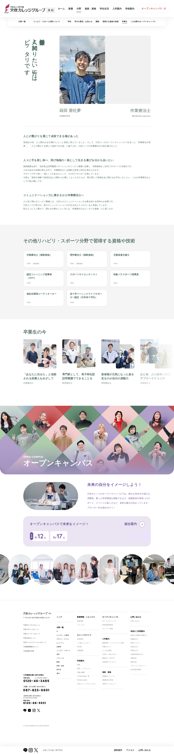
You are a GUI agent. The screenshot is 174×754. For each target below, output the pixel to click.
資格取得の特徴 (107, 680)
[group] (39, 365)
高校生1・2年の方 (108, 658)
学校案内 (80, 661)
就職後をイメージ (108, 676)
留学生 (59, 669)
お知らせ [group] (83, 21)
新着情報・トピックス (86, 617)
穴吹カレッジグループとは (86, 684)
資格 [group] (111, 21)
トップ (59, 617)
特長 (78, 665)
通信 (58, 673)
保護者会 (133, 658)
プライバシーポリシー (138, 666)
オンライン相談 (107, 629)
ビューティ (60, 643)
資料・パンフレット (84, 668)
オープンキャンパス (110, 617)
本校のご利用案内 (137, 631)
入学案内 (105, 639)
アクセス (130, 750)
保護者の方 (134, 639)
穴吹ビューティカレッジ (31, 634)
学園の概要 (81, 672)
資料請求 (118, 750)
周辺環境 (80, 639)
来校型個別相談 (107, 625)
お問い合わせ (135, 617)
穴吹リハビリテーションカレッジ (34, 642)
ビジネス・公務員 (63, 635)
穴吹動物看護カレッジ (31, 647)
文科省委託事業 (135, 669)
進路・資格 (106, 672)
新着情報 (80, 621)
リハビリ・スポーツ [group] (46, 21)
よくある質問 (106, 650)
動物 (58, 662)
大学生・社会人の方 (109, 654)
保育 (58, 654)
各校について (135, 643)
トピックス (81, 625)
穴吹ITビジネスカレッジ (31, 625)
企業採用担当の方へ (137, 654)
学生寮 (79, 647)
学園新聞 (80, 650)
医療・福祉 (60, 666)
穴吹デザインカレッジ (31, 629)
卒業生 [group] (124, 21)
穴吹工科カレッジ (29, 638)
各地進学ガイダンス (109, 662)
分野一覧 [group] (22, 21)
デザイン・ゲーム (63, 639)
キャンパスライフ (84, 635)
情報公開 (133, 662)
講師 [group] (97, 21)
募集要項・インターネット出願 (113, 643)
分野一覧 (60, 627)
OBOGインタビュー (109, 684)
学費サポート (106, 647)
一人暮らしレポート (84, 643)
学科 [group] (69, 21)
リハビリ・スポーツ (63, 650)
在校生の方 (134, 647)
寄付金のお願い (82, 680)
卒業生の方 (134, 650)
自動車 (59, 647)
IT (57, 631)
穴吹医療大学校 (28, 651)
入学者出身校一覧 (83, 676)
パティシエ (60, 658)
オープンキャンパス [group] (143, 21)
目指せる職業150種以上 (138, 635)
